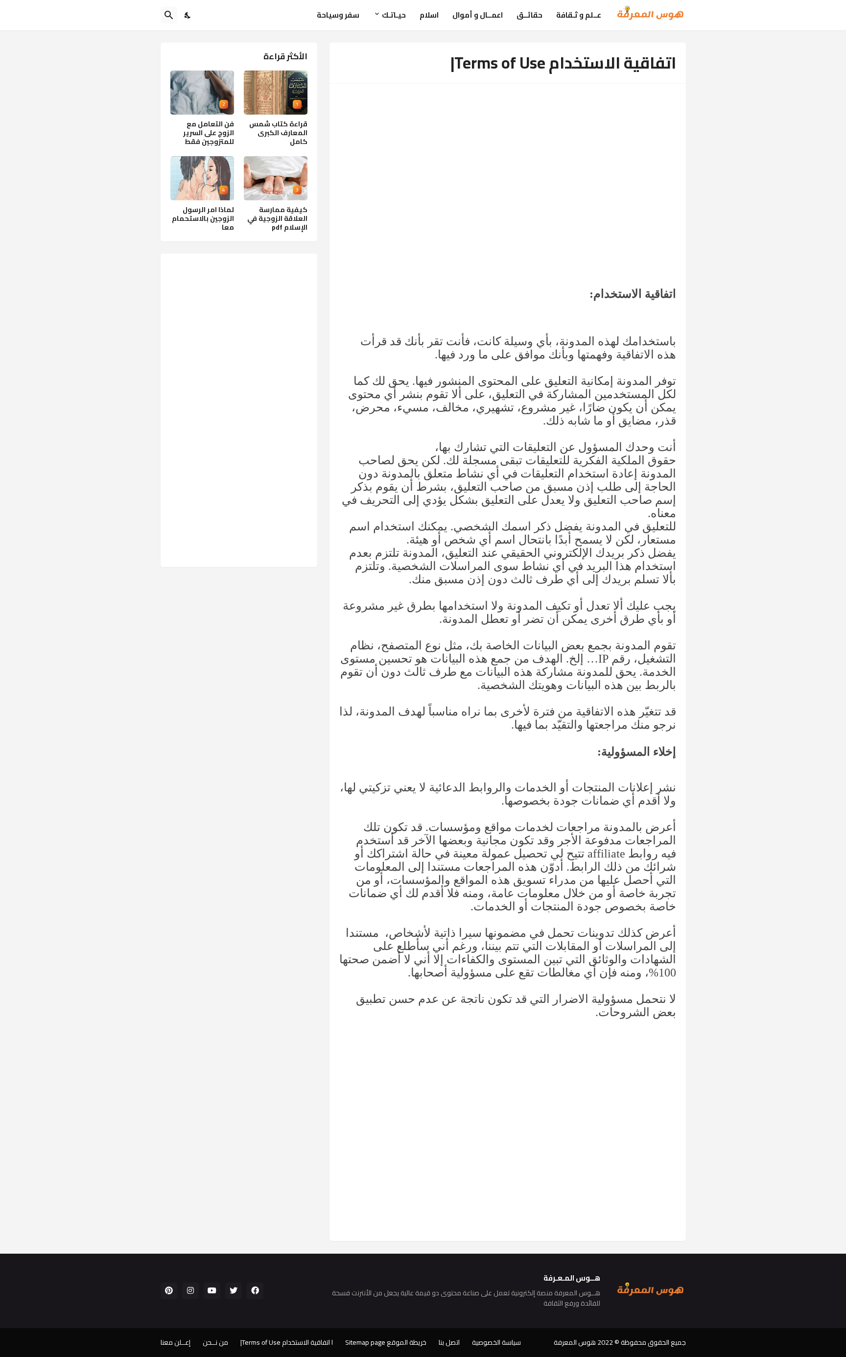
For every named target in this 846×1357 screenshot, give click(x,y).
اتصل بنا (449, 1342)
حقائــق (529, 15)
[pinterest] (169, 1291)
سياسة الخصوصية (496, 1342)
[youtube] (212, 1291)
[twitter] (233, 1291)
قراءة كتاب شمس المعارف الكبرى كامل (278, 132)
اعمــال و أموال (477, 15)
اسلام (429, 15)
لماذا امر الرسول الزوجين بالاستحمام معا (203, 218)
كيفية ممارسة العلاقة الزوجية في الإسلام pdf (277, 218)
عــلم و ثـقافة (578, 15)
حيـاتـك (394, 15)
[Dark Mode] (188, 15)
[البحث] (169, 15)
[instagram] (190, 1291)
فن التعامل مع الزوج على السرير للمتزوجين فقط (208, 132)
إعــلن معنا (175, 1342)
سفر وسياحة (338, 15)
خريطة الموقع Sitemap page (385, 1342)
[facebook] (255, 1291)
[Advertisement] (507, 167)
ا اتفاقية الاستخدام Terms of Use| (286, 1342)
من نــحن (215, 1342)
